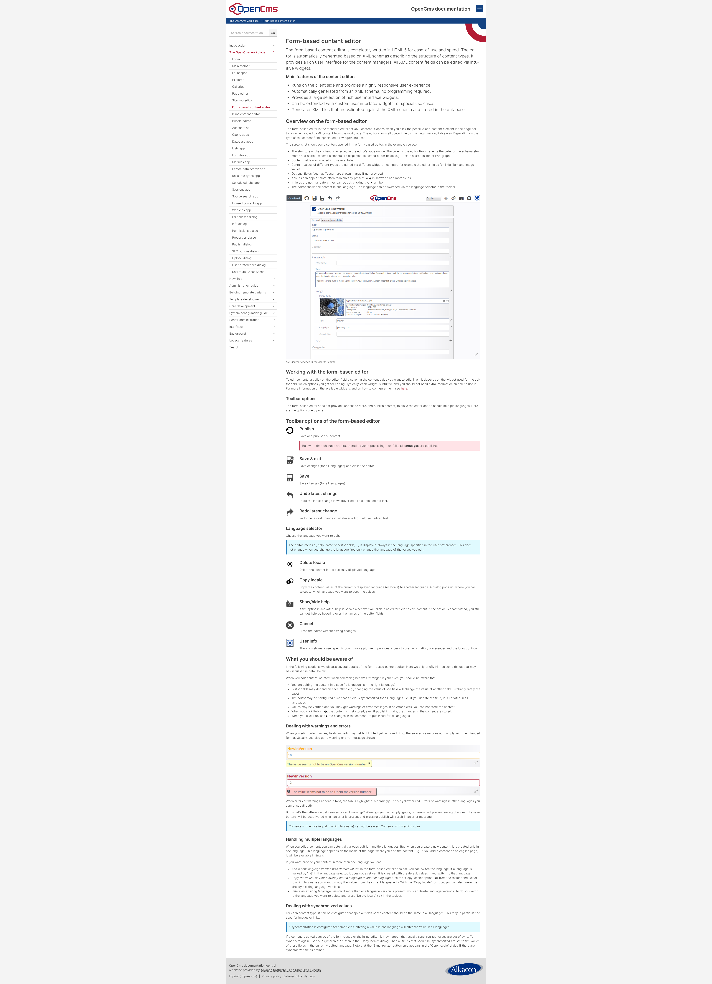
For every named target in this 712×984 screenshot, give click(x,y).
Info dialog (239, 224)
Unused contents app (247, 203)
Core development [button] (242, 306)
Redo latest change (318, 510)
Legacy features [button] (240, 340)
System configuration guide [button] (248, 313)
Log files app (241, 155)
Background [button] (237, 333)
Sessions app (241, 189)
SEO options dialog (245, 251)
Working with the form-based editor (327, 372)
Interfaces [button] (236, 326)
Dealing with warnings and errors (318, 726)
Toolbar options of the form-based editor (333, 421)
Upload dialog (242, 258)
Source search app (245, 196)
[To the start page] (253, 9)
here (404, 388)
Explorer (238, 80)
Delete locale (312, 562)
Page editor (240, 93)
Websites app (241, 210)
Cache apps (240, 134)
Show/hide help (314, 601)
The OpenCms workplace (244, 20)
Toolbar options (301, 398)
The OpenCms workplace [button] (247, 52)
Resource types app (246, 176)
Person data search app (248, 169)
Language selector (304, 528)
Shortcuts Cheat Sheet (248, 272)
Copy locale (311, 579)
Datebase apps (242, 141)
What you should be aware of (319, 659)
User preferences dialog (249, 265)
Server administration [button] (244, 320)
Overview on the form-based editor (326, 121)
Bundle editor (241, 121)
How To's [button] (235, 278)
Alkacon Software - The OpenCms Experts (291, 970)
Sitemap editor (242, 100)
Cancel (306, 623)
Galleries (238, 86)
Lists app (238, 148)
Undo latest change (318, 493)
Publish (306, 428)
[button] (273, 292)
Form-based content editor (279, 20)
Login (236, 59)
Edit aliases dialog (245, 217)
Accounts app (241, 128)
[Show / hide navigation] (479, 8)
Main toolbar (241, 66)
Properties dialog (244, 237)
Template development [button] (245, 299)
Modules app (241, 162)
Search (234, 347)
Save (304, 476)
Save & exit (310, 458)
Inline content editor (246, 114)
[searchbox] (249, 33)
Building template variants (247, 292)
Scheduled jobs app (246, 182)
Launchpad (240, 73)
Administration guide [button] (243, 285)
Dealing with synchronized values (319, 905)
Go (273, 33)
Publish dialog (242, 244)
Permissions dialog (245, 230)
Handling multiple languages (314, 839)
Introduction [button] (237, 45)
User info (308, 641)
